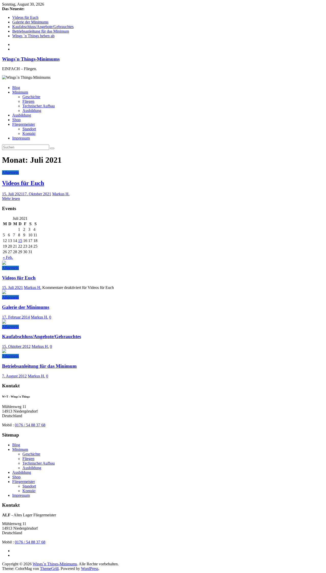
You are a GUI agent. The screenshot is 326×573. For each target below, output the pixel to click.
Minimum (20, 92)
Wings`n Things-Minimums (31, 59)
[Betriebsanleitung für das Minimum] (4, 351)
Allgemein (10, 172)
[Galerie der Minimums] (4, 292)
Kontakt (28, 133)
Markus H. (61, 194)
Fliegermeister (23, 124)
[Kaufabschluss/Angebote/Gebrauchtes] (4, 322)
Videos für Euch (25, 17)
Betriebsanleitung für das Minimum (40, 31)
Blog (16, 87)
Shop (16, 120)
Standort (29, 129)
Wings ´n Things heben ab (33, 36)
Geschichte (31, 97)
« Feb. (8, 257)
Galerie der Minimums (30, 22)
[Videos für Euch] (4, 263)
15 (20, 240)
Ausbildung (31, 110)
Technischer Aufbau (38, 106)
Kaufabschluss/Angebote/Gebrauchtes (43, 26)
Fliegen (28, 101)
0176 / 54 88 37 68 (30, 425)
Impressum (21, 138)
